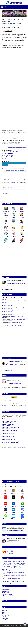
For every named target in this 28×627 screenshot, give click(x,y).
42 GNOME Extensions (7, 594)
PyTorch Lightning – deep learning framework (13, 561)
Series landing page (20, 447)
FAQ (3, 613)
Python (24, 363)
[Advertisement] (14, 64)
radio (3, 164)
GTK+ (9, 163)
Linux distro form (12, 384)
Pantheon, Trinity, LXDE (7, 595)
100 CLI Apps (10, 553)
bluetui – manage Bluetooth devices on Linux (13, 583)
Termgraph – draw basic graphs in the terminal (13, 168)
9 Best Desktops (5, 589)
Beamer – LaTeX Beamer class (17, 325)
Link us (3, 612)
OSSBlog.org (5, 618)
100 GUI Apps (10, 550)
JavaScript (12, 364)
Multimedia (19, 23)
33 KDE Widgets (5, 592)
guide (13, 540)
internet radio (15, 163)
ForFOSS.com (5, 616)
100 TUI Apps (10, 551)
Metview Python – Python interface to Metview (14, 563)
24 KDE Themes (5, 591)
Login (25, 179)
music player (23, 163)
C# (8, 364)
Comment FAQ (5, 615)
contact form (5, 389)
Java (20, 363)
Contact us (4, 610)
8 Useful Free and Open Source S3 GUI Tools (13, 581)
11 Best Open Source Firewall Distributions (12, 570)
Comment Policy (13, 182)
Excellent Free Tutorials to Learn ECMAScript (16, 170)
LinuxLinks (20, 625)
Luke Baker (12, 23)
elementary (4, 163)
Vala (7, 164)
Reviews (3, 24)
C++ (6, 364)
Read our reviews (18, 530)
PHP (16, 364)
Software (8, 24)
